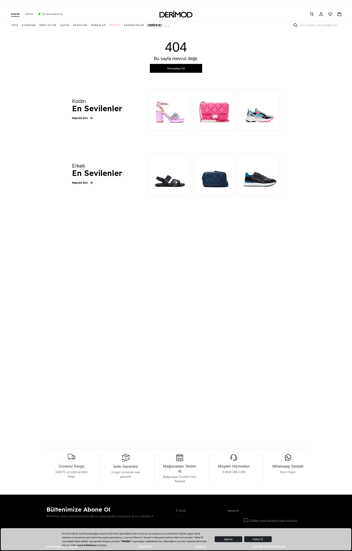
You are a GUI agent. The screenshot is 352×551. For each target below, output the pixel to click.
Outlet (114, 25)
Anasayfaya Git (176, 68)
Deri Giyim (48, 25)
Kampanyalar (134, 25)
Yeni (14, 25)
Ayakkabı (29, 25)
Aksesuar (80, 25)
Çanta (64, 25)
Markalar (98, 25)
